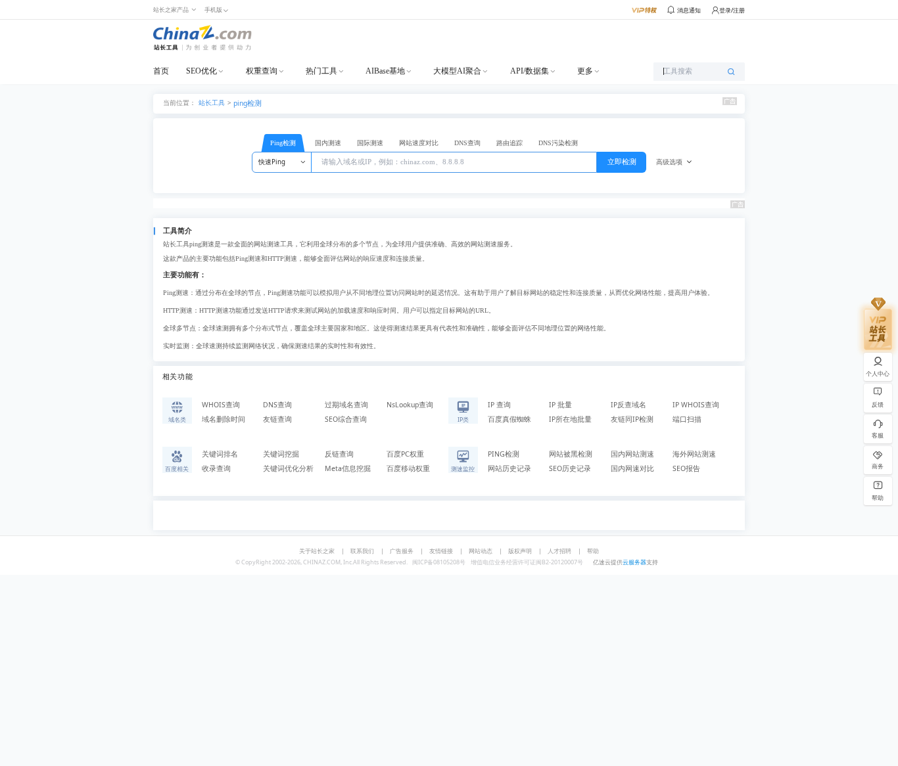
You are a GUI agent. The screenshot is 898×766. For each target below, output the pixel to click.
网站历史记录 (509, 468)
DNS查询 (467, 142)
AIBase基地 (385, 71)
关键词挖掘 (281, 454)
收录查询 (216, 468)
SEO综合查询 (346, 419)
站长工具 (212, 102)
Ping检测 (283, 142)
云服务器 (634, 562)
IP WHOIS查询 (696, 404)
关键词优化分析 (288, 468)
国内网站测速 (632, 454)
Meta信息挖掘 (348, 468)
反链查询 (339, 454)
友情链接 (441, 551)
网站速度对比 (418, 142)
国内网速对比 (632, 468)
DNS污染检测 (558, 142)
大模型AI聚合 (457, 71)
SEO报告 (686, 468)
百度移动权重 (408, 468)
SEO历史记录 (570, 468)
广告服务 (402, 551)
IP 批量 (560, 404)
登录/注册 (732, 10)
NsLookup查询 (410, 404)
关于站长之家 (317, 551)
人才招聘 (559, 551)
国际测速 (370, 142)
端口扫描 (687, 419)
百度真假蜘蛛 (509, 419)
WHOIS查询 (221, 404)
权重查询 (261, 71)
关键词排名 (220, 454)
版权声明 (520, 551)
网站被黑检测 (570, 454)
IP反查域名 (628, 404)
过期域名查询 (346, 404)
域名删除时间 (223, 419)
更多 (585, 71)
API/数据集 (529, 71)
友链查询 (277, 419)
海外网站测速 (694, 454)
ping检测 (247, 103)
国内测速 (328, 142)
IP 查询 (499, 404)
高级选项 (669, 162)
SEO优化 (201, 71)
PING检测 (503, 454)
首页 (161, 71)
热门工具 (321, 71)
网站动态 (480, 551)
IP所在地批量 (570, 419)
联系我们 (362, 551)
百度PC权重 (405, 454)
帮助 (593, 551)
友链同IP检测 (632, 419)
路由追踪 (509, 142)
